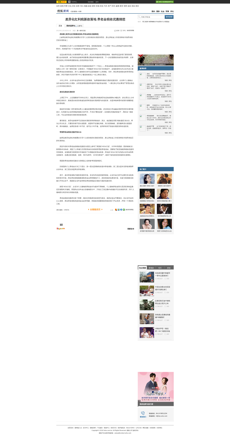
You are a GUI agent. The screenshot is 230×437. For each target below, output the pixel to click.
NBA (81, 6)
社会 (162, 11)
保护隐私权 (121, 428)
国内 (153, 11)
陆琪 (148, 105)
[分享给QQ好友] (119, 210)
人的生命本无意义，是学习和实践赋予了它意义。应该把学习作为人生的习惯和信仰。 (159, 97)
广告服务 (100, 428)
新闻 (62, 6)
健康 (117, 6)
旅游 (129, 6)
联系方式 (114, 428)
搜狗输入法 (78, 428)
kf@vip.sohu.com (161, 416)
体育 (77, 6)
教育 (121, 6)
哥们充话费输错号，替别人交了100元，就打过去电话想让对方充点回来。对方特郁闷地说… (159, 118)
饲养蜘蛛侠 (152, 21)
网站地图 (145, 428)
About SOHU (130, 428)
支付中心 (86, 428)
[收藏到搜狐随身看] (124, 210)
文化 (70, 6)
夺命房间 (159, 21)
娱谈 (89, 6)
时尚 (113, 6)
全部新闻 (152, 428)
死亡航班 (145, 21)
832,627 (160, 278)
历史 (73, 6)
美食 (133, 6)
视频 (85, 6)
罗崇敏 (149, 95)
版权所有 (135, 430)
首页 (58, 6)
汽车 (105, 6)
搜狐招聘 (93, 428)
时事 (80, 11)
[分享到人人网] (121, 210)
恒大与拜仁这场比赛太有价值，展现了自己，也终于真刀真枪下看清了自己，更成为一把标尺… (159, 86)
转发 (166, 80)
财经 (93, 6)
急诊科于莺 (150, 126)
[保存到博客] (129, 209)
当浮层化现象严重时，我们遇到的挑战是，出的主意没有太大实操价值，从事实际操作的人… (159, 76)
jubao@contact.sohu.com (123, 433)
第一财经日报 (81, 30)
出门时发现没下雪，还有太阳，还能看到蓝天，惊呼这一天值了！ (159, 128)
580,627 (160, 306)
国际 (158, 11)
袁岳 (148, 74)
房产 (109, 6)
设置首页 (70, 428)
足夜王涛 (149, 84)
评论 (172, 11)
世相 (97, 6)
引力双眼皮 (165, 21)
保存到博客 (130, 30)
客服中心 (107, 428)
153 (168, 278)
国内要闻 (74, 11)
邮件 (97, 2)
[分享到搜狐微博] (116, 210)
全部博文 (159, 428)
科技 (101, 6)
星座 (137, 6)
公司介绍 (138, 428)
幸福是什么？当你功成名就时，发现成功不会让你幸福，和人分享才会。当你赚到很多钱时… (159, 107)
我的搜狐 (91, 2)
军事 (66, 6)
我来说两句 (74, 26)
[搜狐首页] (61, 2)
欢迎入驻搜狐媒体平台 (166, 2)
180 (168, 306)
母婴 (125, 6)
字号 (124, 30)
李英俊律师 (150, 116)
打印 (117, 30)
